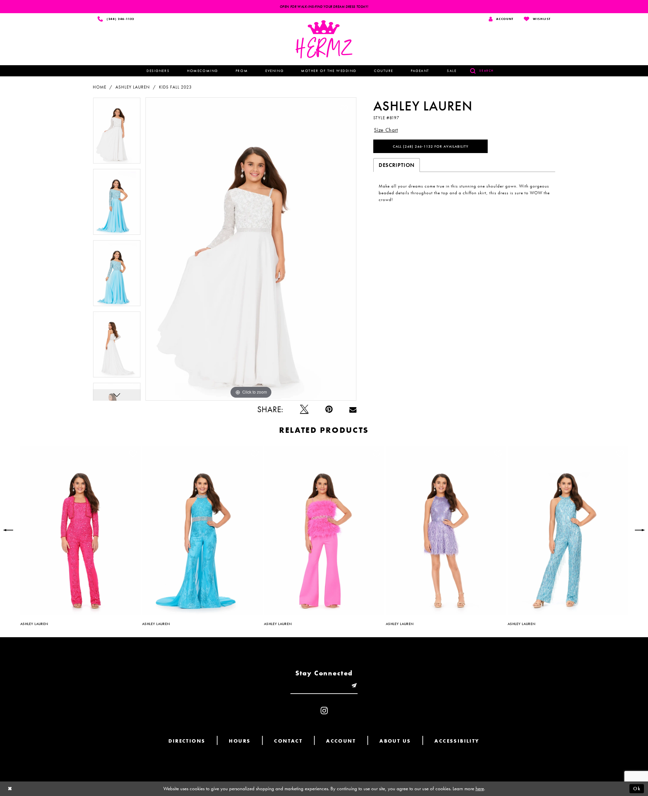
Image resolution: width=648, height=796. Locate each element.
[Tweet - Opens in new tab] (304, 409)
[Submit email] (354, 685)
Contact (288, 741)
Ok (637, 788)
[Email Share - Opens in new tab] (352, 409)
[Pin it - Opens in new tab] (328, 409)
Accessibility (456, 741)
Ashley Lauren (132, 87)
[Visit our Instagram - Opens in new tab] (324, 710)
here (480, 788)
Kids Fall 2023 (175, 87)
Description (396, 165)
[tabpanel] (117, 133)
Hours (239, 741)
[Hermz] (324, 39)
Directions (186, 741)
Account (341, 741)
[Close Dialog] (10, 789)
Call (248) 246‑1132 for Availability (430, 146)
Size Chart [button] (386, 129)
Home (99, 87)
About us (395, 741)
